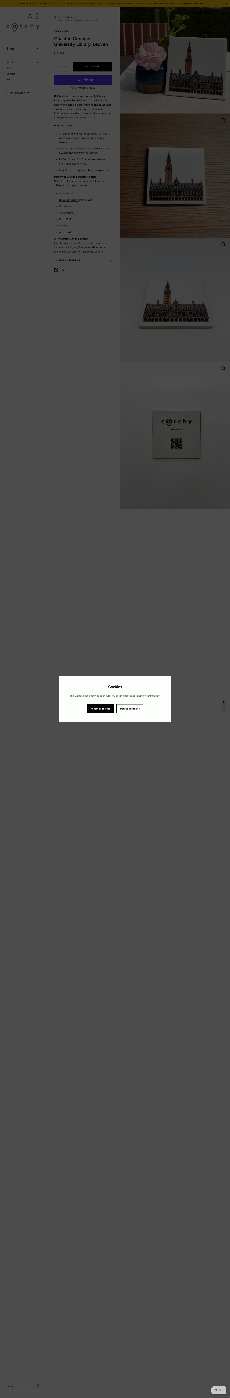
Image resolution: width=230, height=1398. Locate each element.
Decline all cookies (130, 708)
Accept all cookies (100, 708)
